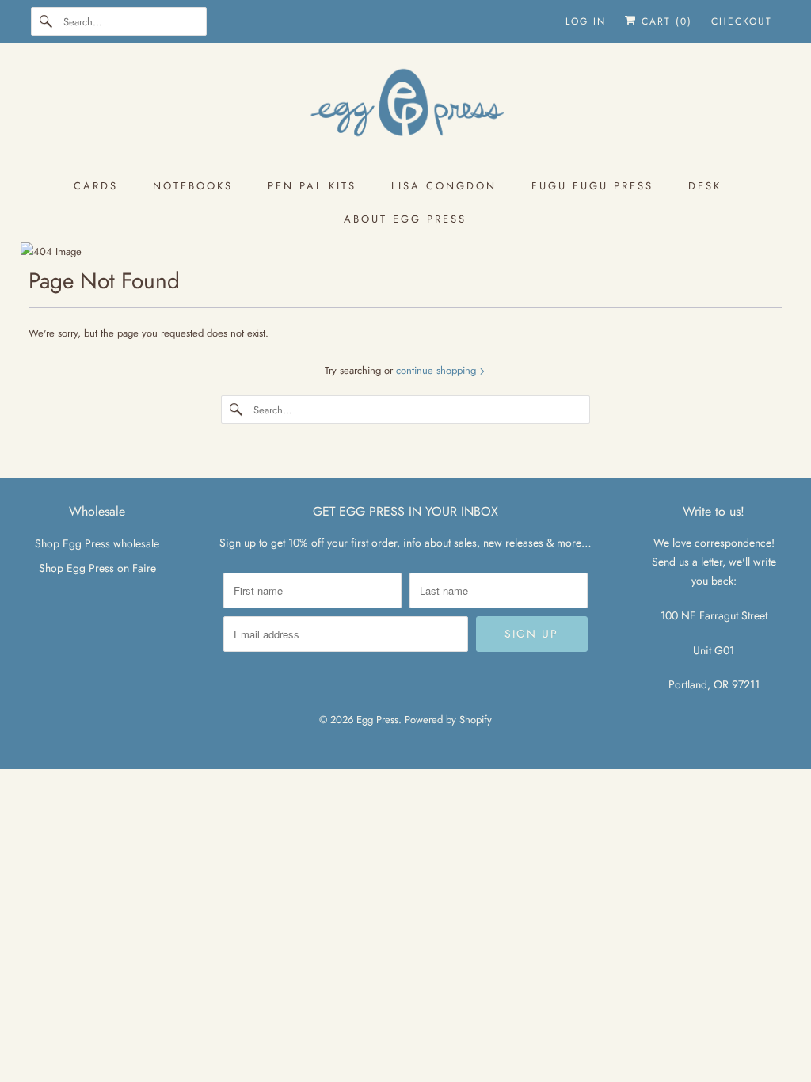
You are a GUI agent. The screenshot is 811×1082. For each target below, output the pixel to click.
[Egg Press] (406, 110)
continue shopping (437, 370)
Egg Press (377, 719)
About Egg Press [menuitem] (405, 219)
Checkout (741, 21)
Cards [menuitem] (96, 185)
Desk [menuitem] (705, 185)
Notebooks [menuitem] (193, 185)
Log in (585, 21)
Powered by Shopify (448, 719)
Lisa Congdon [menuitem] (444, 185)
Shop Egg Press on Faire (97, 568)
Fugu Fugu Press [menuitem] (592, 185)
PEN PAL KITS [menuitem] (312, 185)
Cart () (664, 21)
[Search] (47, 21)
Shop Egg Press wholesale (97, 543)
